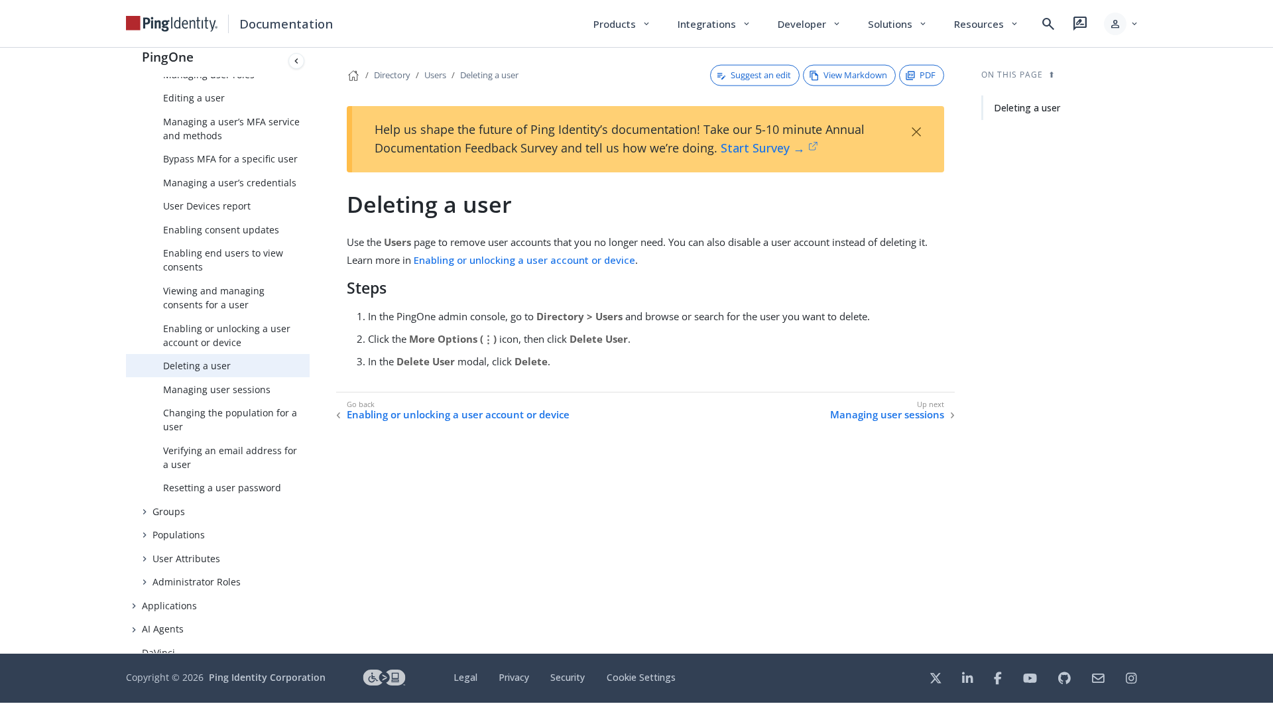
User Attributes (186, 558)
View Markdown (855, 75)
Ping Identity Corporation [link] (267, 677)
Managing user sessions (217, 389)
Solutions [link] (898, 23)
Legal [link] (465, 677)
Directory (392, 75)
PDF (928, 75)
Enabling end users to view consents (223, 260)
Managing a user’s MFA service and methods (231, 128)
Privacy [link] (514, 677)
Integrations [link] (714, 23)
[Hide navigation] (296, 61)
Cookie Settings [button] (641, 677)
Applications (169, 605)
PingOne (168, 56)
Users (435, 75)
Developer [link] (809, 23)
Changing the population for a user (230, 419)
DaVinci (158, 652)
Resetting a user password (222, 487)
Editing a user (194, 97)
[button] (1121, 24)
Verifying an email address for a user (230, 457)
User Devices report (207, 206)
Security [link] (567, 677)
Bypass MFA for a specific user (230, 158)
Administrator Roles (196, 581)
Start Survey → (763, 148)
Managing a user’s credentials (229, 182)
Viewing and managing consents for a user (214, 297)
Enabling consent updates (221, 229)
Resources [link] (986, 23)
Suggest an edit (761, 75)
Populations (178, 534)
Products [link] (622, 23)
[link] (171, 24)
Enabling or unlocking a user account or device (226, 335)
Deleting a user (197, 365)
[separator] (310, 351)
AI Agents (163, 629)
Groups (168, 511)
